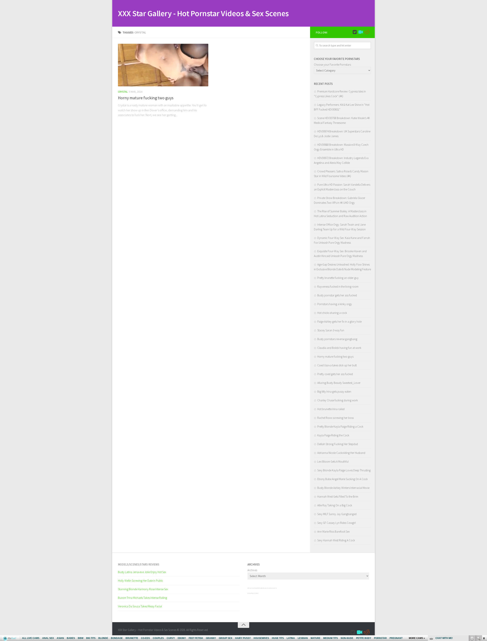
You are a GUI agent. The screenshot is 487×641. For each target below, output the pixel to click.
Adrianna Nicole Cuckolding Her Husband (341, 453)
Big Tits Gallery (264, 588)
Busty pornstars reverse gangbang (337, 339)
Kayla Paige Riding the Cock (333, 435)
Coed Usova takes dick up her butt (337, 365)
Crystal (123, 91)
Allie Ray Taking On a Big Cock (334, 505)
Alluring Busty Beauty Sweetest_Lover (338, 383)
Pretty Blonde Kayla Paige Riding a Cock (340, 426)
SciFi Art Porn (258, 588)
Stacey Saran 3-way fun (330, 330)
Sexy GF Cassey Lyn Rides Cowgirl (336, 523)
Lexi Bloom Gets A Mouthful (333, 461)
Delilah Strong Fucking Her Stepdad (337, 444)
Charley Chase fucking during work (337, 400)
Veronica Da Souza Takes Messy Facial (140, 606)
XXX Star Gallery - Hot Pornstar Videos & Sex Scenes (203, 13)
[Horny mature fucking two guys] (163, 65)
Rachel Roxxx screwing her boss (335, 418)
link (483, 581)
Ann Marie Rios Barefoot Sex (333, 531)
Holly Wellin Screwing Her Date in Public (140, 580)
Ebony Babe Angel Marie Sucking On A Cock (342, 479)
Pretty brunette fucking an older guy (338, 278)
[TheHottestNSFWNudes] (366, 32)
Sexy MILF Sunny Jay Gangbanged (336, 514)
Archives (252, 570)
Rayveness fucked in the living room (337, 286)
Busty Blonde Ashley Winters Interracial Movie (343, 488)
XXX (248, 588)
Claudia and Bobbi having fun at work (339, 348)
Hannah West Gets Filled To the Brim (337, 496)
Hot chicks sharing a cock (332, 313)
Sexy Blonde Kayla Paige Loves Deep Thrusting (344, 470)
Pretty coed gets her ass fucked (335, 374)
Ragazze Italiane (255, 593)
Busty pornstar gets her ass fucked (337, 295)
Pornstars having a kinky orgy (334, 304)
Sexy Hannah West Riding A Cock (336, 540)
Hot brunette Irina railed (331, 409)
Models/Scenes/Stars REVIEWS (138, 564)
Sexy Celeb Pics (252, 588)
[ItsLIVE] (360, 32)
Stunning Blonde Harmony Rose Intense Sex (143, 589)
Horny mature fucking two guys (145, 97)
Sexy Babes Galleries (272, 588)
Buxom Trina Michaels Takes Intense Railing (142, 598)
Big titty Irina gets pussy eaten (334, 391)
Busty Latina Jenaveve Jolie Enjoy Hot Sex (142, 572)
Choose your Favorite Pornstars (332, 64)
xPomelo (249, 593)
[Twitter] (354, 32)
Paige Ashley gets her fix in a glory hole (339, 321)
